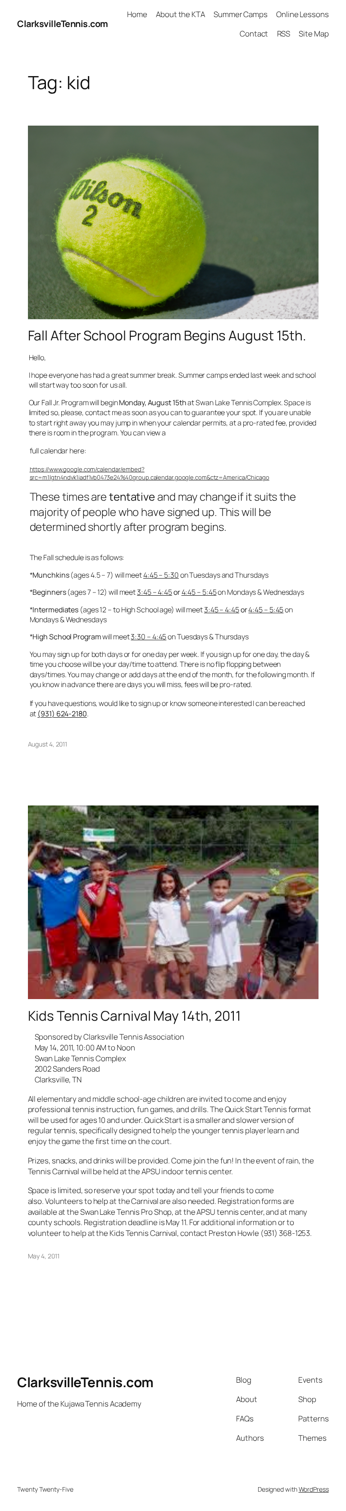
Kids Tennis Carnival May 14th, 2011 (134, 1015)
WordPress (314, 1489)
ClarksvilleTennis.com (62, 24)
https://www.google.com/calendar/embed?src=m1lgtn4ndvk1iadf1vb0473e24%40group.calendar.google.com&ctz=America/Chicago (149, 473)
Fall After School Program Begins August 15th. (167, 335)
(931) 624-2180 (62, 714)
